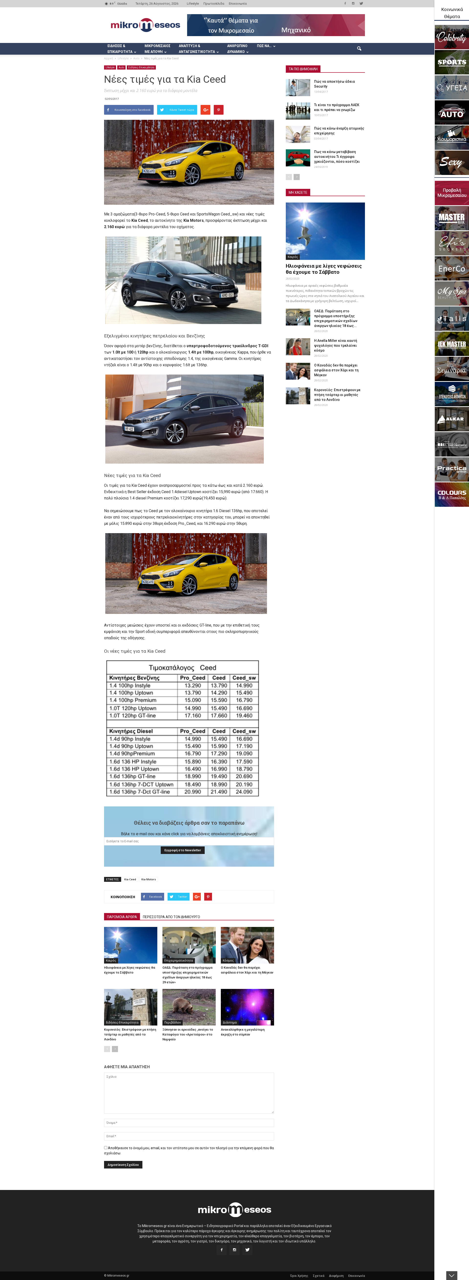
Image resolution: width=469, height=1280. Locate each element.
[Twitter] (361, 3)
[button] (359, 49)
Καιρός (111, 960)
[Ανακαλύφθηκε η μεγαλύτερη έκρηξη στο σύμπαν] (247, 1007)
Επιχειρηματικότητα (178, 960)
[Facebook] (345, 3)
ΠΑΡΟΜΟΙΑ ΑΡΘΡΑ (122, 917)
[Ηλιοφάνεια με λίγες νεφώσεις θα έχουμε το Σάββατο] (130, 945)
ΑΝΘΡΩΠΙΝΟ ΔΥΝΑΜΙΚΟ (237, 49)
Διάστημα (230, 1022)
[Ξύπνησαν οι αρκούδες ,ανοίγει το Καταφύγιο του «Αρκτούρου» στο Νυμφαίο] (189, 1007)
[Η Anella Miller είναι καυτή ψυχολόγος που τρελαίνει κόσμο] (298, 346)
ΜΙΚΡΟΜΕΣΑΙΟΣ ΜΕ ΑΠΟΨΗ (158, 49)
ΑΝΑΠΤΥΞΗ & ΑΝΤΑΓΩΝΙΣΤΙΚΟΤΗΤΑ (197, 49)
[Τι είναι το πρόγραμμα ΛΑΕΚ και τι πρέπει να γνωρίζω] (298, 111)
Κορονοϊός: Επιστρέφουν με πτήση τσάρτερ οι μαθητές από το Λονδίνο (130, 1034)
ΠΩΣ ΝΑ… (264, 46)
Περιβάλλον (172, 1022)
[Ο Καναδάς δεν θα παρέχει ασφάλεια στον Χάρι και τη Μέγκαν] (247, 945)
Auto (121, 67)
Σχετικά (318, 1276)
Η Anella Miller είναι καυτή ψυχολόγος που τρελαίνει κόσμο (335, 345)
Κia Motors (148, 879)
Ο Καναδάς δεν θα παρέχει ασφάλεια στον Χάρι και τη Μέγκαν (336, 370)
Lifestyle (193, 3)
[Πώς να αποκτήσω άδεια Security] (298, 87)
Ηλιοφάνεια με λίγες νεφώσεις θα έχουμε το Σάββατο (324, 269)
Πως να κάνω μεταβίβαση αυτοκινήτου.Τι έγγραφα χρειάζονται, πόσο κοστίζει (337, 156)
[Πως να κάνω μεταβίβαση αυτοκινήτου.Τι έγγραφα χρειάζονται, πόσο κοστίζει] (298, 157)
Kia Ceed (130, 879)
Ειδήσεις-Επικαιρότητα (141, 67)
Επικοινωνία (238, 3)
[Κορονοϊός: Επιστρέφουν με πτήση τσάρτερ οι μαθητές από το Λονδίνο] (130, 1007)
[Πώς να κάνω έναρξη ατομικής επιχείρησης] (298, 134)
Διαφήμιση (336, 1276)
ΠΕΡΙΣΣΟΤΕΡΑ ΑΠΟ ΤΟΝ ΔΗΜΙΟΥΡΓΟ (171, 917)
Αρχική (108, 58)
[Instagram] (353, 3)
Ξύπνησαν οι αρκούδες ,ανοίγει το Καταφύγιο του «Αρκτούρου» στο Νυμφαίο (187, 1034)
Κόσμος (228, 960)
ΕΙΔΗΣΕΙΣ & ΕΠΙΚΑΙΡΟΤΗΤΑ (119, 49)
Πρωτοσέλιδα (213, 3)
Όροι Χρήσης (299, 1276)
